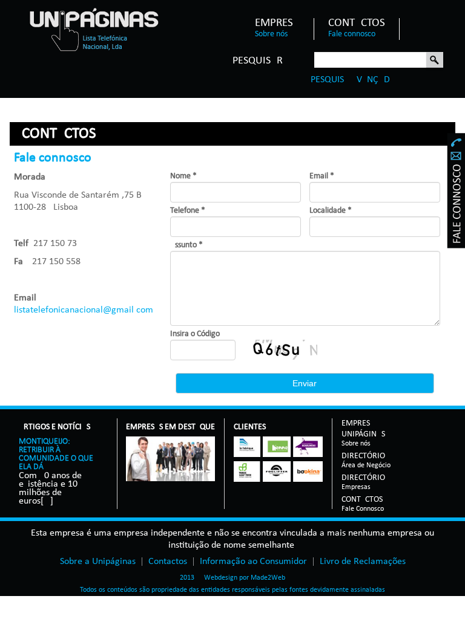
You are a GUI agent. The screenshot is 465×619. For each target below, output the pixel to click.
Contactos (356, 23)
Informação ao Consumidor (253, 561)
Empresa (277, 23)
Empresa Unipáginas (363, 429)
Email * (321, 176)
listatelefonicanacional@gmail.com (83, 310)
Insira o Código (195, 334)
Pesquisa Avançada (353, 80)
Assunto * (186, 245)
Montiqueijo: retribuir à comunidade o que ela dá (56, 454)
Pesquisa (434, 60)
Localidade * (330, 210)
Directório (366, 457)
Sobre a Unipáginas (98, 561)
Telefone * (187, 210)
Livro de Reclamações (363, 561)
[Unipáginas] (93, 29)
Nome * (183, 176)
